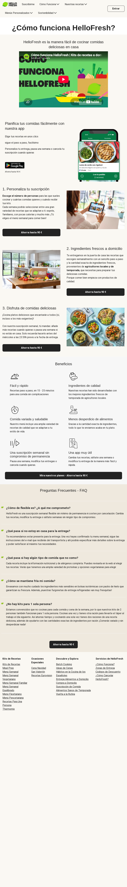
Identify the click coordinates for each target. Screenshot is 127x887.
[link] (63, 644)
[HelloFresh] (9, 4)
